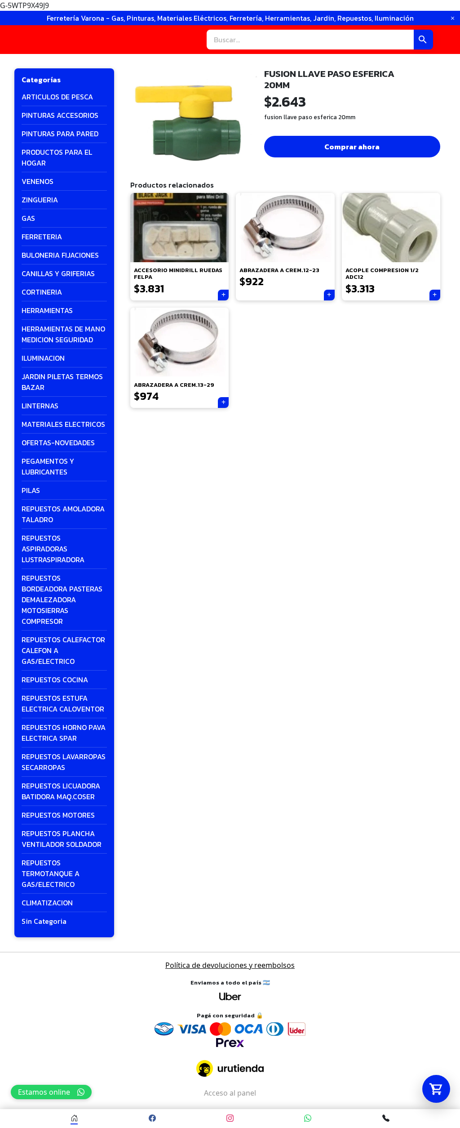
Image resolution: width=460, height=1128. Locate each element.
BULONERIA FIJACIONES (60, 255)
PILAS (31, 490)
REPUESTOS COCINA (55, 679)
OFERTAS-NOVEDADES (58, 442)
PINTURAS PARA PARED (60, 133)
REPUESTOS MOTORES (58, 815)
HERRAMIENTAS (47, 310)
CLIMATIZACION (47, 902)
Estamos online (44, 1092)
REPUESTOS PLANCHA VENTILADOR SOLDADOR (62, 839)
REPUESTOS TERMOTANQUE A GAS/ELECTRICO (51, 873)
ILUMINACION (43, 358)
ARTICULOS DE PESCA (57, 96)
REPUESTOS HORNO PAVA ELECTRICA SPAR (64, 732)
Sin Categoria (44, 921)
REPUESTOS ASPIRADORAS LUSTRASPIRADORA (53, 549)
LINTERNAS (40, 405)
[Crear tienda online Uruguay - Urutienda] (230, 1068)
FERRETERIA (42, 236)
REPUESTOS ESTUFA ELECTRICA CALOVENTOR (63, 703)
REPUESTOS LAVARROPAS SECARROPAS (64, 762)
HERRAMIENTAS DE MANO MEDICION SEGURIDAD (63, 334)
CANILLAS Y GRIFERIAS (58, 273)
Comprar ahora (352, 146)
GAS (28, 218)
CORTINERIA (42, 291)
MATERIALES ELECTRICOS (63, 424)
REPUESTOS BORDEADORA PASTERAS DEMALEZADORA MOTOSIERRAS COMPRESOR (62, 600)
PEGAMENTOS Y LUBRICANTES (48, 466)
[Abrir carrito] (436, 1089)
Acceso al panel (230, 1093)
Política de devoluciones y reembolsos (230, 965)
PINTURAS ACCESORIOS (60, 115)
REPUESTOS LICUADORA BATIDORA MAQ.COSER (61, 791)
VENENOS (37, 181)
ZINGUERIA (40, 199)
